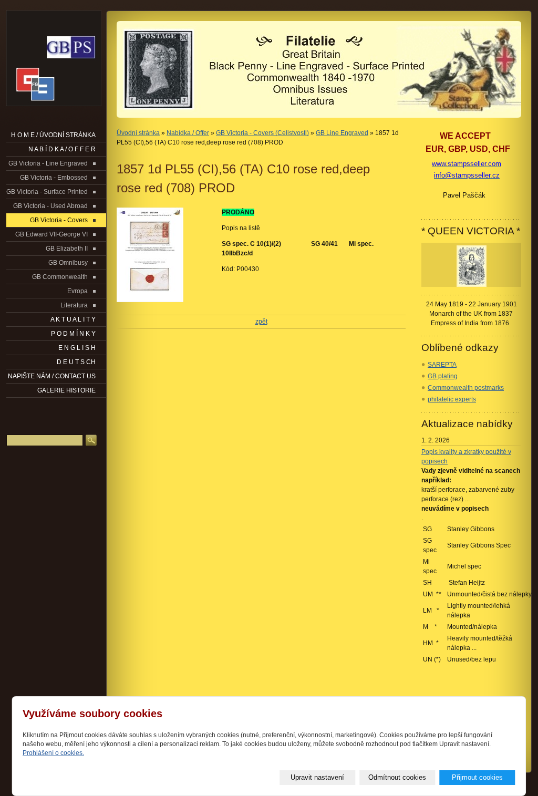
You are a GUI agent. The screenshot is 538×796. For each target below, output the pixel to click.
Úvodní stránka (138, 133)
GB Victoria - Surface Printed (47, 191)
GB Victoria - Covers (59, 220)
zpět (261, 321)
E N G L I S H (77, 348)
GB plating (443, 376)
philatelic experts (452, 399)
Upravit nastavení (317, 777)
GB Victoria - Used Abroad (50, 206)
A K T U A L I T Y (73, 319)
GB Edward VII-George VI (51, 234)
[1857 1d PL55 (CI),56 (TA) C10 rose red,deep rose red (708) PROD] (164, 255)
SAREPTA (442, 364)
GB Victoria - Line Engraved (48, 163)
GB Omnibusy (68, 262)
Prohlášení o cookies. (53, 753)
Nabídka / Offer (188, 133)
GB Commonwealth (60, 277)
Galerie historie (66, 390)
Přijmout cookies (477, 777)
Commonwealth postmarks (466, 387)
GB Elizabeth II (67, 248)
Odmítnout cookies (397, 777)
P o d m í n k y (73, 333)
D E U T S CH (76, 362)
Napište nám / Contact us (52, 376)
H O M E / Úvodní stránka (53, 135)
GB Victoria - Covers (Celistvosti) (262, 133)
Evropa (77, 291)
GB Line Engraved (342, 133)
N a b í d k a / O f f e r (62, 149)
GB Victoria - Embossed (54, 177)
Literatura (74, 305)
